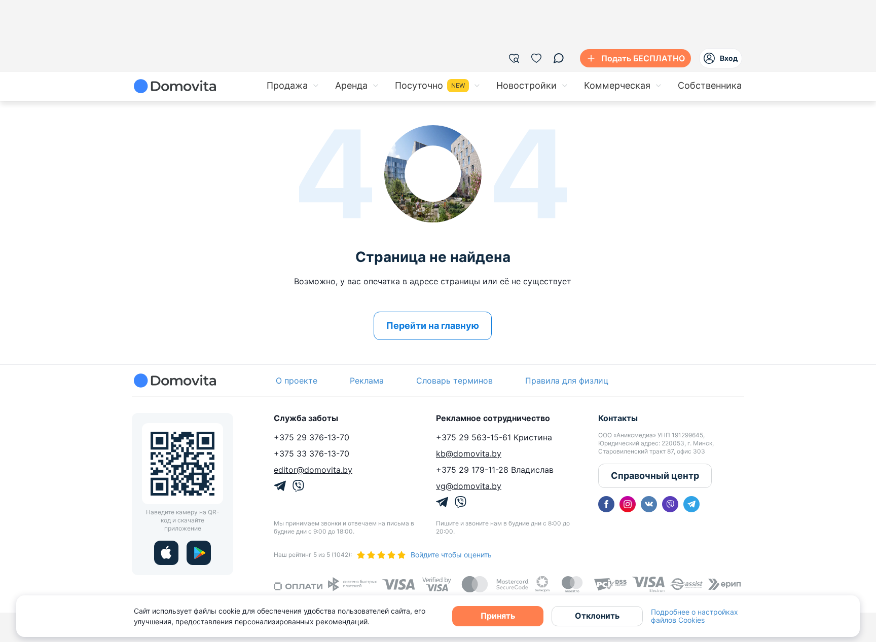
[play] (199, 553)
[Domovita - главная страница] (175, 86)
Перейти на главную (432, 325)
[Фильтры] (514, 58)
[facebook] (606, 504)
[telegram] (691, 504)
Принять (498, 616)
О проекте (296, 380)
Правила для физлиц (566, 380)
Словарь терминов (454, 380)
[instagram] (627, 504)
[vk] (649, 504)
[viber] (670, 504)
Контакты (618, 418)
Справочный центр (655, 475)
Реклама (367, 380)
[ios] (166, 553)
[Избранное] (536, 58)
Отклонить (597, 616)
